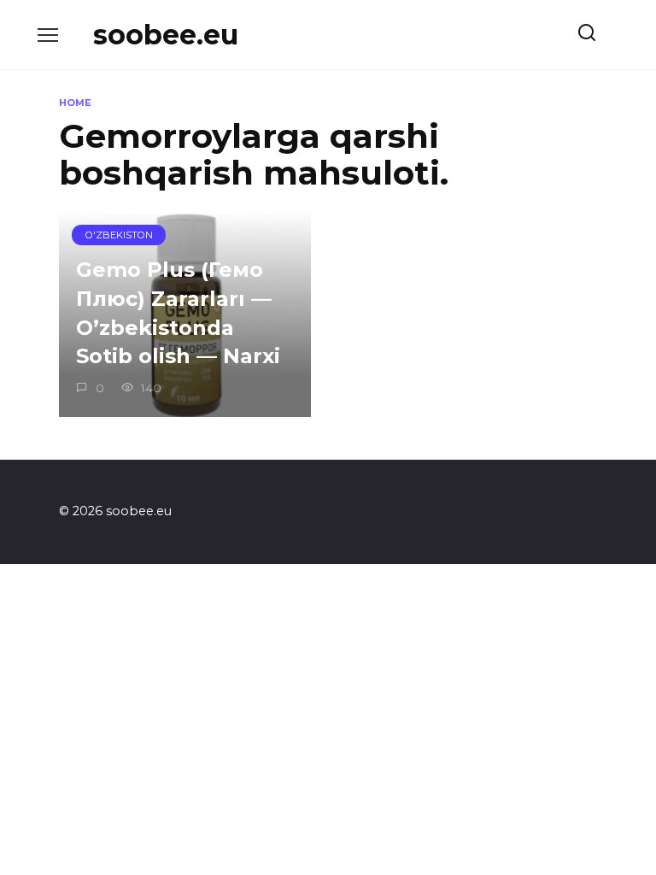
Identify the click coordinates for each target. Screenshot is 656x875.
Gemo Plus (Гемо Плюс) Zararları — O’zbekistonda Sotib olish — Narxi (178, 313)
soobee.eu (165, 34)
